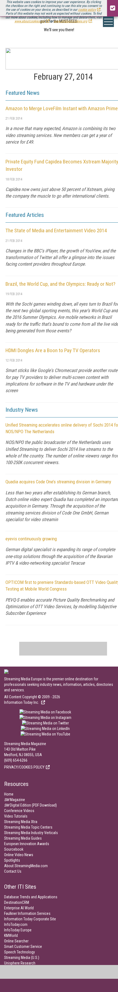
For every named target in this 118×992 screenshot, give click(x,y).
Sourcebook (13, 849)
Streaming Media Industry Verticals (31, 833)
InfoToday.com (15, 924)
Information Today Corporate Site (30, 919)
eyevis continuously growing (31, 538)
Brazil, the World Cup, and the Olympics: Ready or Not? (60, 284)
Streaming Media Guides (23, 838)
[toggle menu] (108, 22)
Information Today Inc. (22, 702)
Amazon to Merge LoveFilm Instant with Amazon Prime (61, 108)
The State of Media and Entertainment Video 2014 (56, 230)
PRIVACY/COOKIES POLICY (24, 767)
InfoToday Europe (18, 930)
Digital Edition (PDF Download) (30, 805)
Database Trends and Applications (30, 897)
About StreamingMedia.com (26, 866)
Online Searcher (16, 941)
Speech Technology (19, 952)
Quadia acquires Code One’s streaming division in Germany (58, 481)
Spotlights (12, 860)
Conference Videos (19, 810)
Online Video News (18, 855)
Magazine (14, 799)
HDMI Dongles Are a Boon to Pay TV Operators (52, 350)
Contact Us (12, 871)
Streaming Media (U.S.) (21, 957)
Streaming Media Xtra (20, 822)
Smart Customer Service (23, 946)
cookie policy (87, 10)
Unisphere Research (19, 963)
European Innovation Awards (26, 844)
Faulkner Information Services (27, 913)
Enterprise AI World (19, 908)
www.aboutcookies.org (30, 21)
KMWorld (11, 935)
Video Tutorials (15, 816)
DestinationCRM (16, 902)
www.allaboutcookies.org (70, 21)
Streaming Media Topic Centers (28, 827)
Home (8, 794)
